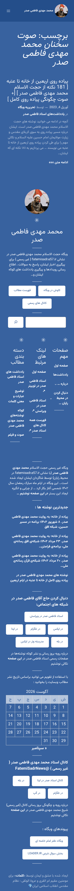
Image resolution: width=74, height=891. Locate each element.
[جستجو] (15, 322)
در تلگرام (35, 629)
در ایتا (14, 629)
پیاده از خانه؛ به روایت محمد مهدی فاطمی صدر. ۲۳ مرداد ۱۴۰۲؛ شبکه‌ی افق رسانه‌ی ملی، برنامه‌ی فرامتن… (40, 541)
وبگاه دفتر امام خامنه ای (49, 841)
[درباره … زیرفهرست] (56, 384)
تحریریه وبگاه (26, 107)
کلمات (20, 875)
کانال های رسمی (37, 303)
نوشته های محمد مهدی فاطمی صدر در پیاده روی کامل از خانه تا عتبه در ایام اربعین (39, 578)
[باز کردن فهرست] (8, 10)
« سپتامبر (39, 748)
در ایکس (58, 629)
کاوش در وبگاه (52, 290)
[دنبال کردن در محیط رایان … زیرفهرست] (51, 399)
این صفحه (15, 658)
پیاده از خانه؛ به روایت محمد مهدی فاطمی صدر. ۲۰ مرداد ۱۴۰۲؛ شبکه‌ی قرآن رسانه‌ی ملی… (40, 561)
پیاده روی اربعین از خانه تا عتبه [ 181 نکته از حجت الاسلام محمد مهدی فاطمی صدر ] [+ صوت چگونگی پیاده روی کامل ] (37, 90)
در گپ (36, 793)
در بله (60, 641)
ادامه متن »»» (58, 162)
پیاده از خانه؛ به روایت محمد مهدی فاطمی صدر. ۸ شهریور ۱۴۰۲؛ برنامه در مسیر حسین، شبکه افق (40, 522)
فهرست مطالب (22, 290)
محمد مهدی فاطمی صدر (38, 10)
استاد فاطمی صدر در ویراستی (46, 616)
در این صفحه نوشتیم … (32, 493)
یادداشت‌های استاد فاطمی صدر (44, 114)
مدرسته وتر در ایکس (32, 641)
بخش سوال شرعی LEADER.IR (45, 853)
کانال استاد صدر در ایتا (50, 780)
